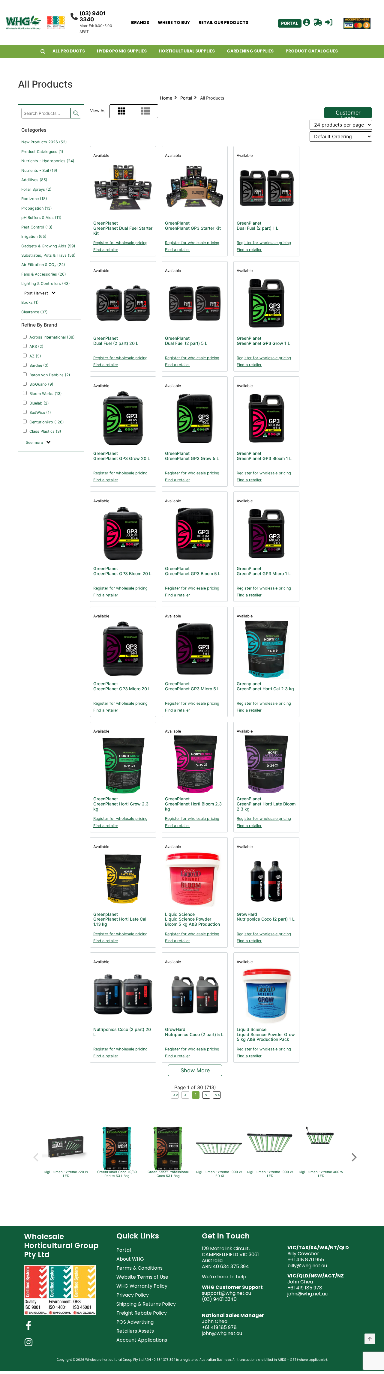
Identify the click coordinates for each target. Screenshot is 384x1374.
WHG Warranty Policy (141, 1286)
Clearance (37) (34, 312)
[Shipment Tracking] (317, 22)
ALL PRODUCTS (68, 51)
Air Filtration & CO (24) (43, 264)
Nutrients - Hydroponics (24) (47, 161)
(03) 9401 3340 (93, 16)
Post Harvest (36, 293)
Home (166, 97)
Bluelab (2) (39, 403)
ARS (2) (36, 346)
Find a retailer (105, 249)
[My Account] (306, 22)
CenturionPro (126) (46, 422)
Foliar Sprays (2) (36, 189)
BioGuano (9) (41, 384)
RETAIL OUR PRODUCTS (223, 22)
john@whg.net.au (222, 1333)
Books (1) (30, 302)
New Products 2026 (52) (44, 142)
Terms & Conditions (139, 1268)
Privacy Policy (132, 1295)
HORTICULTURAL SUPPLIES (187, 51)
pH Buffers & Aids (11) (41, 217)
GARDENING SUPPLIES (250, 51)
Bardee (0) (39, 365)
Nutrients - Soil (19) (39, 170)
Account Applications (141, 1340)
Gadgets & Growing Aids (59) (48, 246)
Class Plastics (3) (45, 431)
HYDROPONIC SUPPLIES (122, 51)
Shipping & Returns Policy (146, 1304)
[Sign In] (328, 22)
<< (175, 1094)
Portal (186, 97)
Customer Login (348, 113)
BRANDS (140, 22)
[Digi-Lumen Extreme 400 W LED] (321, 1150)
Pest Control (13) (36, 227)
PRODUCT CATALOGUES (312, 51)
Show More (195, 1070)
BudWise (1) (40, 412)
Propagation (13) (36, 208)
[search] (75, 113)
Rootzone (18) (34, 198)
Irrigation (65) (33, 236)
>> (217, 1094)
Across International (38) (52, 337)
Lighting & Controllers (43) (45, 283)
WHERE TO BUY (174, 22)
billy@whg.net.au (307, 1265)
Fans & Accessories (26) (43, 274)
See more (35, 442)
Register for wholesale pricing (120, 242)
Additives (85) (34, 180)
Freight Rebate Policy (141, 1313)
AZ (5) (35, 356)
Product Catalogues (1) (42, 151)
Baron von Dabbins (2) (49, 375)
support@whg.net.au (226, 1293)
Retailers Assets (135, 1331)
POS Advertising (135, 1322)
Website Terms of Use (142, 1277)
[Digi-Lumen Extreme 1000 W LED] (270, 1160)
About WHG (130, 1259)
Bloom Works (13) (45, 393)
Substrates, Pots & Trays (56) (48, 255)
